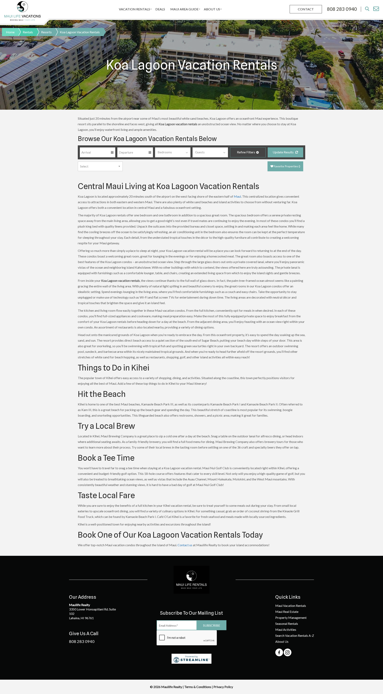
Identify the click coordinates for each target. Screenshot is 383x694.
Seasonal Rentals (286, 623)
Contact (306, 9)
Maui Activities (285, 629)
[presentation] (187, 638)
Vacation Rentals (134, 9)
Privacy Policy (223, 687)
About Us (212, 9)
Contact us (185, 545)
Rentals (28, 32)
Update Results (283, 152)
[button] (248, 152)
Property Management (291, 617)
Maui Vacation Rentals (290, 605)
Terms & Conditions (197, 687)
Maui (237, 196)
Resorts (46, 32)
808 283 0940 (82, 641)
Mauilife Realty (172, 687)
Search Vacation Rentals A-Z (294, 635)
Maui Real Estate (286, 611)
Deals (160, 9)
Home (10, 32)
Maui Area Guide (184, 9)
